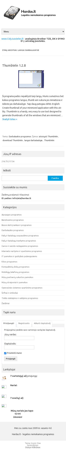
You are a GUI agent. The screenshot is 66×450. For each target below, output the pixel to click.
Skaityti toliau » (9, 119)
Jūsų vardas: (10, 334)
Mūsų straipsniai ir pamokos (15, 282)
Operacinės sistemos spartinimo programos (22, 288)
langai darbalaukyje (33, 140)
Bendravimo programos (13, 220)
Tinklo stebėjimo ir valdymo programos (20, 298)
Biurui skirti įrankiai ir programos (17, 225)
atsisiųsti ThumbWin (48, 136)
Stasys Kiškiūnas (32, 447)
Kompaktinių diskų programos (15, 267)
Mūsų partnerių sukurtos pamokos (17, 277)
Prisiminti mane (14, 353)
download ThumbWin (13, 140)
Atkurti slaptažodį (42, 323)
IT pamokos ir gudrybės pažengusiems (19, 256)
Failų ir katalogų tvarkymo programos (19, 241)
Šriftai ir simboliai (10, 293)
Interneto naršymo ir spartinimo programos (22, 251)
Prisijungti (8, 323)
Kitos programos (9, 261)
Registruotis (24, 323)
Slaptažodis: (10, 343)
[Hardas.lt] (33, 22)
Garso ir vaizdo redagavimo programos (20, 246)
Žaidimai (5, 303)
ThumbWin (49, 140)
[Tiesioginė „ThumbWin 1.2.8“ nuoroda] (33, 89)
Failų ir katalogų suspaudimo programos (20, 235)
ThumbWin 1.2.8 (14, 65)
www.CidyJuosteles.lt (12, 38)
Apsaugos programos (12, 214)
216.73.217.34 (8, 161)
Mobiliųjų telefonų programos (15, 272)
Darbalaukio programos (20, 136)
